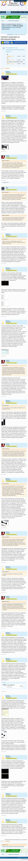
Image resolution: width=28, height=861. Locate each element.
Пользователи (14, 12)
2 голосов (19, 56)
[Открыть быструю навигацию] (26, 20)
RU (6, 857)
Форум (8, 12)
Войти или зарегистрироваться (20, 1)
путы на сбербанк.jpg (11, 684)
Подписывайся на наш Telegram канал (19, 34)
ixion (2, 182)
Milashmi (8, 71)
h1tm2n (7, 155)
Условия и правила (24, 859)
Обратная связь (20, 857)
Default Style (3, 857)
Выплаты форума (10, 34)
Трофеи (20, 12)
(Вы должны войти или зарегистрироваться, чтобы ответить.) (16, 839)
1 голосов (19, 63)
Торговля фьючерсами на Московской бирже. (13, 846)
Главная (3, 12)
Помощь (25, 857)
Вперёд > (8, 68)
